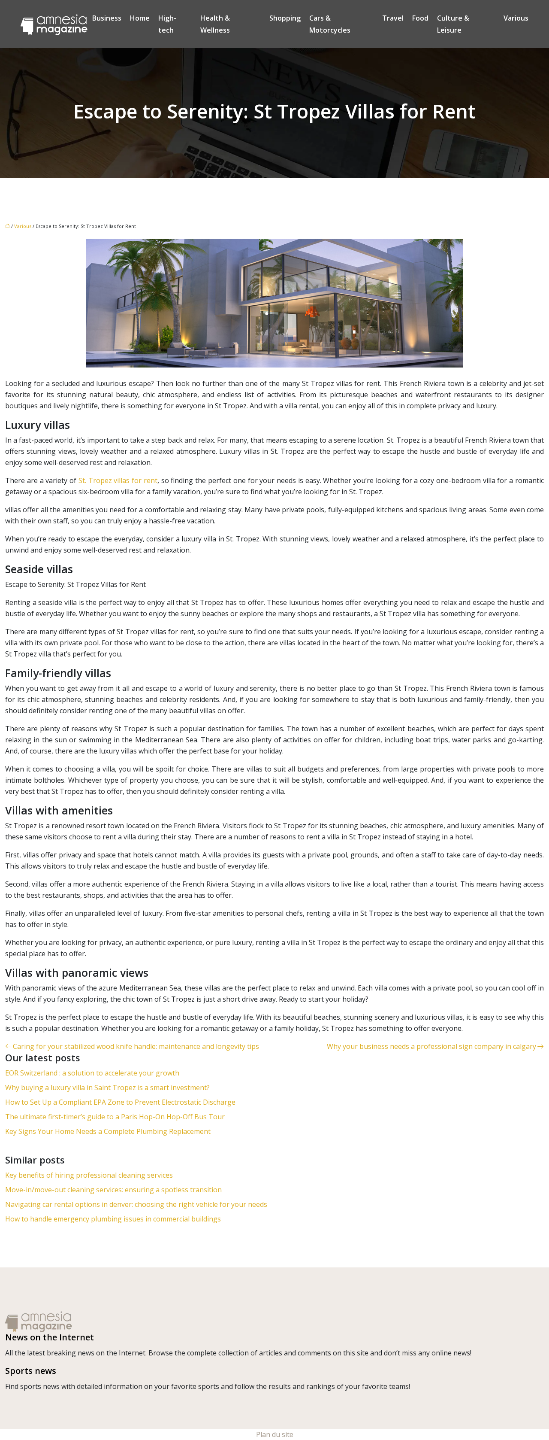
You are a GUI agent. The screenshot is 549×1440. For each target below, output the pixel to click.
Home (140, 18)
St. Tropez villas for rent (117, 480)
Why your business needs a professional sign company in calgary (431, 1046)
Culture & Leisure (453, 24)
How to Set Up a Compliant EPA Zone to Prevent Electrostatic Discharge (120, 1102)
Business (106, 18)
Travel (393, 18)
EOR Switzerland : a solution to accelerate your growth (92, 1073)
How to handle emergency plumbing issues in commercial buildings (113, 1219)
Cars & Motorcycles (329, 24)
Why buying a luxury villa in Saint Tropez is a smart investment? (107, 1087)
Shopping (285, 18)
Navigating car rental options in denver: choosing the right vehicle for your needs (136, 1204)
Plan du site (274, 1434)
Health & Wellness (215, 24)
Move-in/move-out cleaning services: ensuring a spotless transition (113, 1189)
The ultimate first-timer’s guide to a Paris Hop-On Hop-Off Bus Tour (115, 1116)
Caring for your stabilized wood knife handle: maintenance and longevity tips (136, 1046)
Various (516, 18)
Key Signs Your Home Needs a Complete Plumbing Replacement (108, 1131)
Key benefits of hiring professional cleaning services (89, 1175)
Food (420, 18)
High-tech (167, 24)
